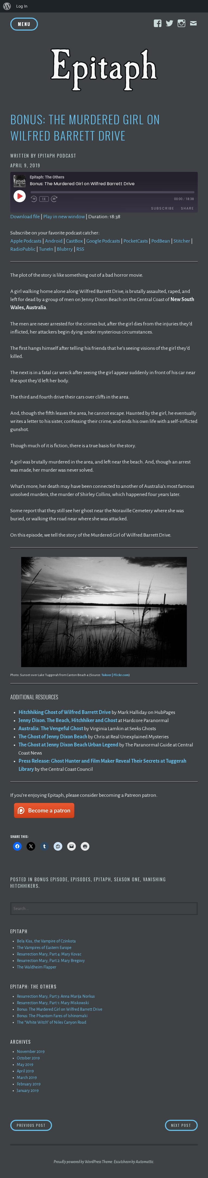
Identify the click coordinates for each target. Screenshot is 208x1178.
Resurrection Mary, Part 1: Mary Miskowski (53, 1003)
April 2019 (25, 1071)
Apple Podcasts (25, 241)
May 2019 (25, 1064)
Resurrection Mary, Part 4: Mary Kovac (49, 954)
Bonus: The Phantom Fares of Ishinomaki (52, 1016)
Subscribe (162, 208)
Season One (127, 879)
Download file (25, 216)
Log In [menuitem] (21, 6)
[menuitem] (7, 6)
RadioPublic (22, 249)
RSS (80, 249)
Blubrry (65, 249)
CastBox (74, 241)
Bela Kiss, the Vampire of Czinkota (46, 941)
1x (44, 199)
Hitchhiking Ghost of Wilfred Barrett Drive (64, 712)
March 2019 (27, 1077)
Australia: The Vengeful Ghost (50, 728)
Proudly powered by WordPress (77, 1162)
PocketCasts (135, 241)
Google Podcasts (103, 241)
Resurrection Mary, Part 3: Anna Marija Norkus (56, 996)
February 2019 (29, 1084)
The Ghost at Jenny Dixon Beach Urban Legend (68, 745)
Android (54, 241)
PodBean (160, 241)
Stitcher (182, 241)
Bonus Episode (51, 879)
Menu (24, 24)
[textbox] (107, 740)
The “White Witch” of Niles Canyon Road (51, 1022)
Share (187, 208)
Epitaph (102, 879)
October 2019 (28, 1058)
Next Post (184, 1125)
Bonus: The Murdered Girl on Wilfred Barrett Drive (59, 1009)
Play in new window (64, 216)
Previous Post (34, 1125)
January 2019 (28, 1090)
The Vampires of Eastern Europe (44, 947)
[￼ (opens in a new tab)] (44, 820)
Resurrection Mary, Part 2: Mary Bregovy (51, 960)
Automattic (144, 1162)
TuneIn (46, 249)
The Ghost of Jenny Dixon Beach (52, 736)
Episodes (81, 879)
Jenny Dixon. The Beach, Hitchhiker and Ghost (67, 720)
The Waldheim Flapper (36, 967)
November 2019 (31, 1051)
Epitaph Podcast (57, 155)
